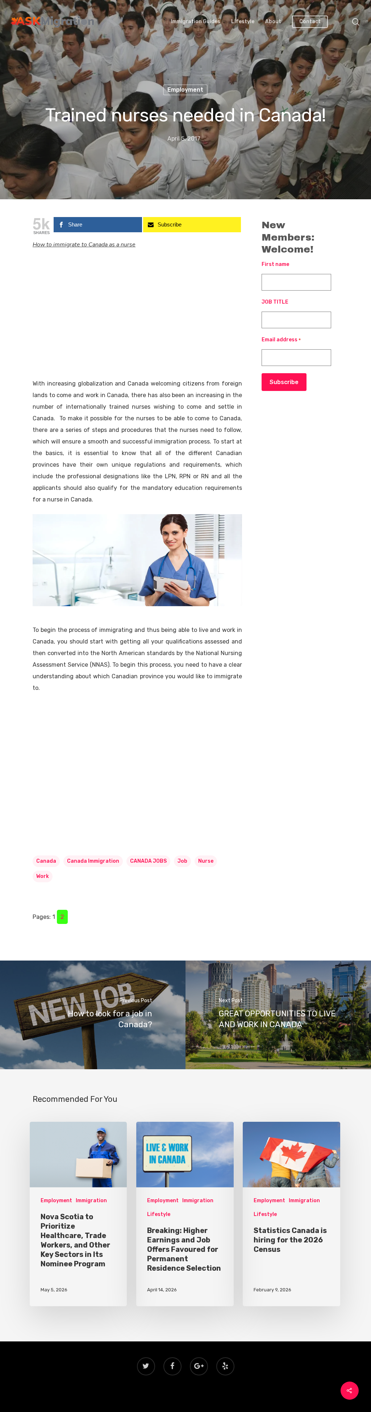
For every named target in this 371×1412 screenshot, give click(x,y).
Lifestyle (242, 21)
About (273, 21)
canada (46, 861)
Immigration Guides (195, 21)
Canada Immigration (93, 861)
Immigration (91, 1201)
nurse (205, 861)
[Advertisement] (137, 324)
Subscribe (284, 382)
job (182, 861)
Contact (310, 21)
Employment (185, 89)
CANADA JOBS (148, 861)
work (42, 876)
